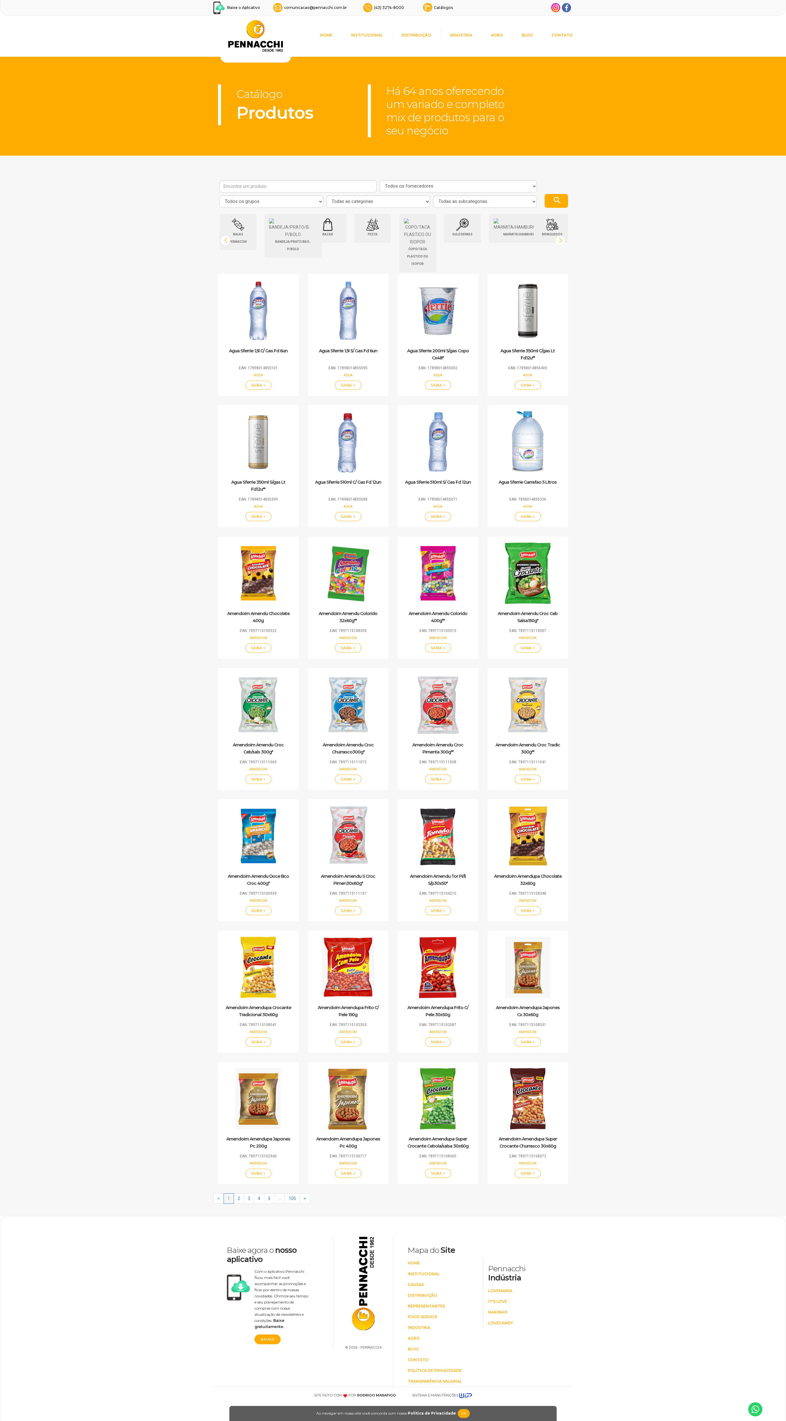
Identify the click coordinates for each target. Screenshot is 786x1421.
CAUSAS (416, 1284)
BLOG (527, 35)
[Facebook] (566, 7)
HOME (326, 35)
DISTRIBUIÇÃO (416, 35)
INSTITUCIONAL (367, 35)
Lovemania (500, 1290)
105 (292, 1198)
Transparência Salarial (435, 1381)
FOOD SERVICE (423, 1317)
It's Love (497, 1301)
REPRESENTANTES (426, 1306)
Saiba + (258, 385)
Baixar (267, 1339)
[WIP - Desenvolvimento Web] (465, 1395)
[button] (560, 240)
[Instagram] (555, 7)
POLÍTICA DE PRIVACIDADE (435, 1370)
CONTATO (562, 35)
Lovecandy (500, 1323)
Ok (463, 1413)
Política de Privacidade (432, 1413)
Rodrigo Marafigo (376, 1395)
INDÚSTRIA (461, 35)
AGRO (497, 35)
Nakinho (498, 1312)
